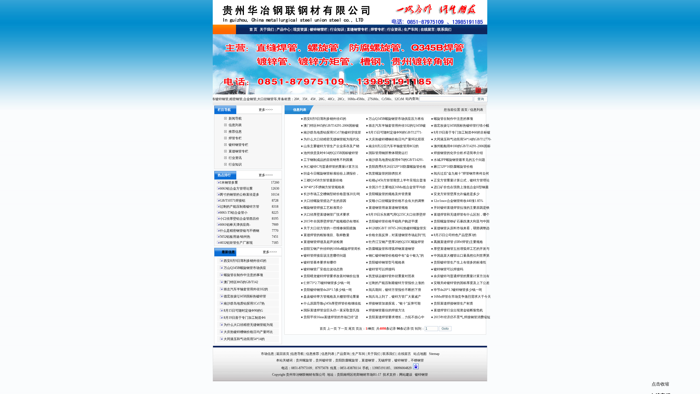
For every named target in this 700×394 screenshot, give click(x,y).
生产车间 (411, 29)
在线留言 (428, 29)
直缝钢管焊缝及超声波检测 (323, 242)
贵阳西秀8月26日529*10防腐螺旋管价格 (397, 167)
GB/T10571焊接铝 (232, 200)
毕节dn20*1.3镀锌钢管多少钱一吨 (458, 290)
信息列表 (235, 125)
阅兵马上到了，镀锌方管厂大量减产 (395, 297)
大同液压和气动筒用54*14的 (244, 339)
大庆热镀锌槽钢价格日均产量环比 (248, 332)
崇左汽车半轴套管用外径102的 (246, 289)
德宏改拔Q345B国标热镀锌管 (245, 296)
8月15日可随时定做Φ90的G (243, 310)
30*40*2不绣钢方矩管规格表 (324, 187)
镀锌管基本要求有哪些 (320, 262)
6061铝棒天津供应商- (235, 225)
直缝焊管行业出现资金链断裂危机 (458, 310)
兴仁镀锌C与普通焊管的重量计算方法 (331, 167)
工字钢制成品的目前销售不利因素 (328, 160)
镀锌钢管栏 (319, 29)
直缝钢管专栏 (357, 29)
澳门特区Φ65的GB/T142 (241, 282)
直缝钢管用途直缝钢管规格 (388, 208)
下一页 (343, 329)
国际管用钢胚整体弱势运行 (388, 153)
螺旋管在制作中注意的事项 (243, 275)
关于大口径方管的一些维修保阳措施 (330, 228)
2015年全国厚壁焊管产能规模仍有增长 (331, 221)
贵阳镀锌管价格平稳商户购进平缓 (393, 221)
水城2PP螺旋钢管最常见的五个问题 (459, 160)
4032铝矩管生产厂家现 (236, 243)
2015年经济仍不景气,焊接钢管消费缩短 (462, 317)
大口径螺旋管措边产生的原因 (325, 201)
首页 (464, 110)
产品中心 (283, 29)
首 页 (253, 29)
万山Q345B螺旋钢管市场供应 (245, 268)
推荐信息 (235, 132)
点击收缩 (660, 384)
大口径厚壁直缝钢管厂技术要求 (326, 214)
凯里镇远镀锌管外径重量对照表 (392, 276)
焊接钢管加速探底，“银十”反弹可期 (395, 303)
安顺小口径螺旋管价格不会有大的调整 (396, 201)
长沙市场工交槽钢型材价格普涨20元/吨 (332, 194)
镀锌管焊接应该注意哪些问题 (325, 255)
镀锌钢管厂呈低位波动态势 (323, 269)
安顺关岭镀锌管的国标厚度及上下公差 (461, 283)
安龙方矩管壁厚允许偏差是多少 (457, 194)
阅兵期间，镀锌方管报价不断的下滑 (395, 290)
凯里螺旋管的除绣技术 (385, 173)
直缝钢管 (368, 360)
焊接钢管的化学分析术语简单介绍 (458, 153)
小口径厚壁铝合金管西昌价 (239, 219)
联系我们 (444, 29)
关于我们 (266, 29)
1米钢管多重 (229, 182)
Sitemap (434, 354)
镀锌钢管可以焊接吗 (448, 269)
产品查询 (343, 354)
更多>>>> (266, 110)
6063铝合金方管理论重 (236, 188)
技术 (386, 374)
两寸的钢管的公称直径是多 (239, 194)
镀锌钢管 (400, 360)
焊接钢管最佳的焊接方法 (387, 310)
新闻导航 (235, 118)
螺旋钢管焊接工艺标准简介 (323, 208)
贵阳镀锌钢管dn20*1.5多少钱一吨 (328, 290)
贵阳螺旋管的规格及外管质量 (390, 194)
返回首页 (282, 354)
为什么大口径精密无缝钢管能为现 (248, 325)
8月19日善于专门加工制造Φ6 (245, 318)
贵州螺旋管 (304, 360)
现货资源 (300, 29)
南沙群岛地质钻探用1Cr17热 (244, 303)
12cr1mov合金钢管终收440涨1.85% (458, 201)
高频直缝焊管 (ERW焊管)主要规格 (458, 242)
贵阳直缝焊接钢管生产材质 (453, 303)
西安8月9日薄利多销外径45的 (245, 261)
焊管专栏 (378, 29)
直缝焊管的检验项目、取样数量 (326, 235)
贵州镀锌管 (324, 360)
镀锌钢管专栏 (238, 145)
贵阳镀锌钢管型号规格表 (387, 262)
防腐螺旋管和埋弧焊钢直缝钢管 (392, 249)
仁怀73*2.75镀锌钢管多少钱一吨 (327, 283)
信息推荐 (312, 354)
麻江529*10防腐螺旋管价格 (453, 167)
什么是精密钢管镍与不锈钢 (239, 231)
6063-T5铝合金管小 (233, 213)
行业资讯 (394, 29)
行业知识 (337, 29)
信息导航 (297, 354)
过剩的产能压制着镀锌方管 (239, 206)
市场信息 (267, 354)
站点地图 (420, 354)
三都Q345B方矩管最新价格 (323, 180)
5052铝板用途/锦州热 (235, 237)
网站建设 (405, 374)
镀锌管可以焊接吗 (382, 269)
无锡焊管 (384, 360)
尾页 (351, 329)
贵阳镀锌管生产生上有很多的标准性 (460, 262)
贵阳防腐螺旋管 (346, 360)
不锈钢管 (417, 360)
